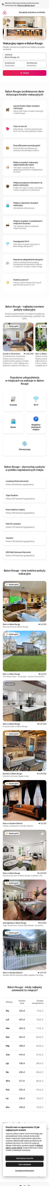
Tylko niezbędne (24, 1164)
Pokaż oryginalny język (26, 5)
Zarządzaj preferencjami (24, 1171)
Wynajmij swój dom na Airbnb (32, 12)
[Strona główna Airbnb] (4, 12)
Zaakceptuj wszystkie (24, 1158)
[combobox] (24, 57)
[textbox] (14, 65)
